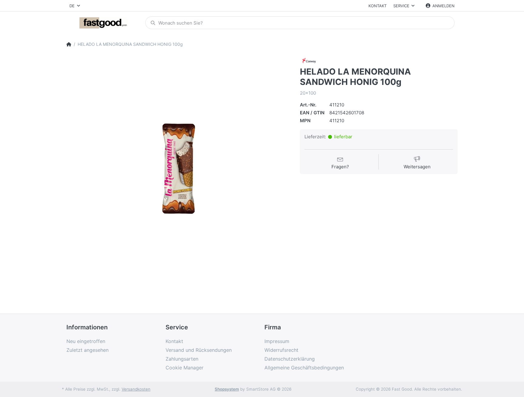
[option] (178, 168)
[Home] (68, 44)
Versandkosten (136, 389)
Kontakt (377, 5)
